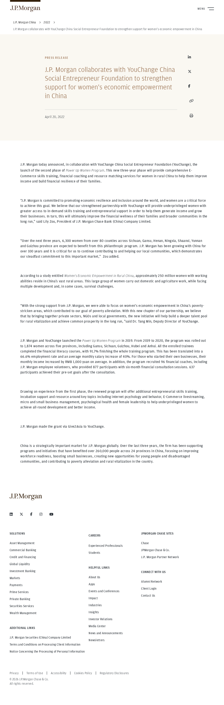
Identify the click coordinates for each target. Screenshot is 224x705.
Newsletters (97, 640)
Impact (93, 598)
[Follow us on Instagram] (40, 514)
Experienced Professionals (106, 545)
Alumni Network (151, 581)
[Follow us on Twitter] (21, 514)
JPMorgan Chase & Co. (155, 550)
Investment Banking (23, 571)
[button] (191, 101)
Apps (92, 584)
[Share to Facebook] (189, 86)
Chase (145, 543)
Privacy (14, 673)
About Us (94, 577)
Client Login (148, 588)
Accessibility (58, 673)
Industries (95, 605)
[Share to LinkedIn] (191, 57)
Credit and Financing (23, 557)
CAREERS (94, 535)
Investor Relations (100, 619)
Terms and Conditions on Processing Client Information (45, 644)
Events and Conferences (104, 591)
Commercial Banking (23, 550)
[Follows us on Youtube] (51, 514)
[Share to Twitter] (191, 71)
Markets (15, 578)
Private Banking (20, 599)
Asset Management (22, 543)
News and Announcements (106, 633)
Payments (16, 585)
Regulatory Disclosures (114, 673)
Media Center (97, 626)
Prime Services (19, 592)
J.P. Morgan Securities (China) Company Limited (40, 637)
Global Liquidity (20, 564)
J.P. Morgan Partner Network (160, 557)
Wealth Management (23, 613)
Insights (94, 612)
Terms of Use (34, 673)
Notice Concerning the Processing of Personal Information (47, 651)
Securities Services (22, 606)
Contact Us (148, 595)
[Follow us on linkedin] (11, 514)
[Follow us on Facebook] (31, 514)
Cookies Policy (83, 673)
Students (94, 552)
